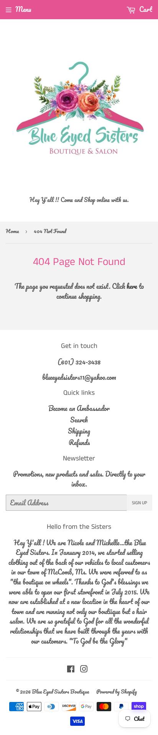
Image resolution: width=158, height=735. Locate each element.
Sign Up (139, 503)
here (132, 286)
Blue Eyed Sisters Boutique (60, 691)
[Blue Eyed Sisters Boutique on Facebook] (71, 669)
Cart (145, 9)
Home (12, 231)
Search (79, 419)
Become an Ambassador (79, 408)
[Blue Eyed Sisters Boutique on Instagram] (84, 669)
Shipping (79, 430)
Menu (23, 9)
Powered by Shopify (116, 691)
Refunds (79, 442)
